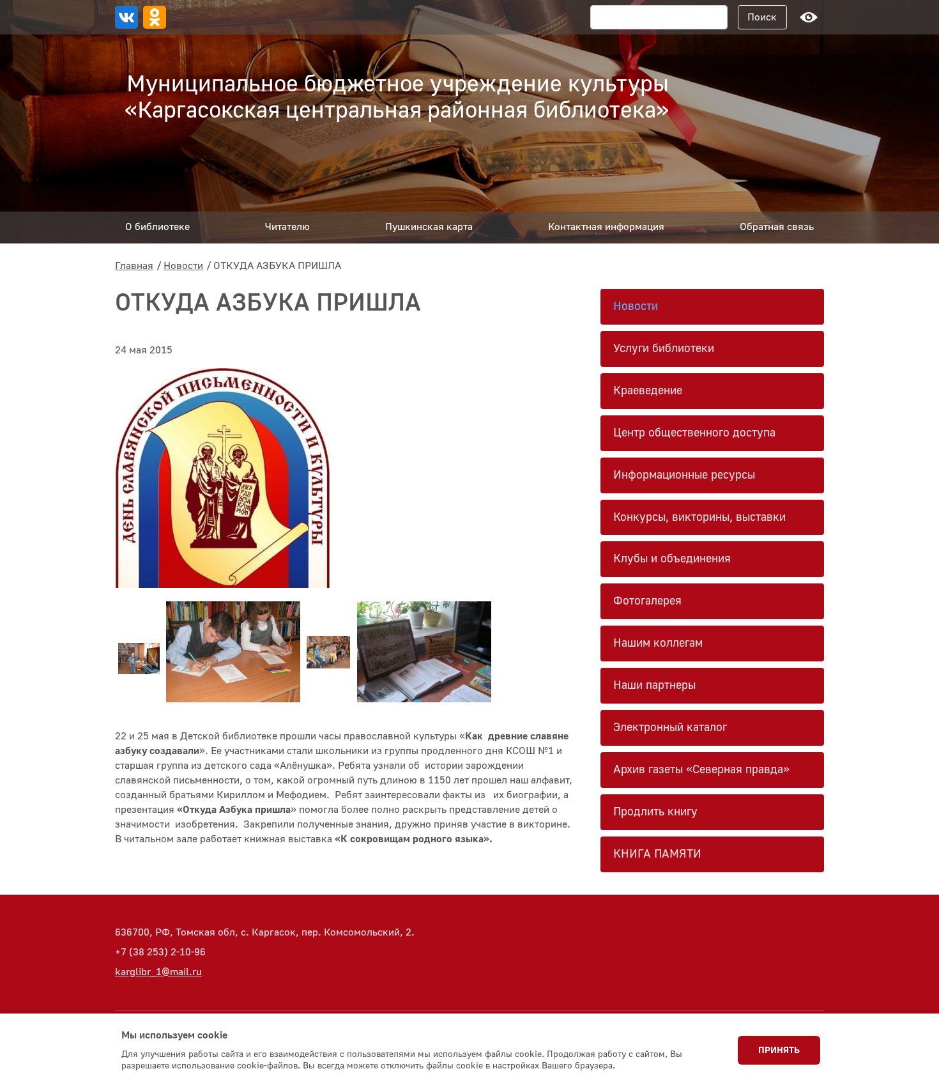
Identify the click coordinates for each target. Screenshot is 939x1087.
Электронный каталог (670, 727)
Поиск (762, 17)
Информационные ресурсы (684, 475)
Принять (779, 1050)
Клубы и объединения (672, 558)
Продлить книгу (655, 812)
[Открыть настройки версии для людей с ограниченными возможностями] (808, 17)
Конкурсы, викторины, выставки (699, 517)
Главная (134, 265)
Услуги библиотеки (663, 348)
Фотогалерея (647, 601)
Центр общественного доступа (694, 433)
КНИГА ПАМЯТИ (657, 854)
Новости (183, 265)
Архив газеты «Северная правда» (701, 769)
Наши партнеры (654, 685)
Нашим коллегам (658, 643)
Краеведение (647, 390)
